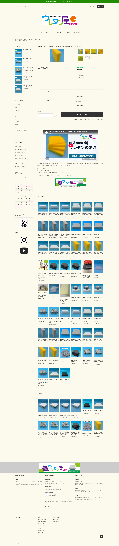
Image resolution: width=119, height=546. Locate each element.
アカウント (92, 6)
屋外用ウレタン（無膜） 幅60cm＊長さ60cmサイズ (54, 360)
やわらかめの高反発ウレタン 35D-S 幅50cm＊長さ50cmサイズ (43, 234)
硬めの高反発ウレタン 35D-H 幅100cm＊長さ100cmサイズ (87, 214)
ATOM (42, 532)
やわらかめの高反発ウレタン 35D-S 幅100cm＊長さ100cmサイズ (53, 234)
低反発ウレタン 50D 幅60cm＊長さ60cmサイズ (76, 340)
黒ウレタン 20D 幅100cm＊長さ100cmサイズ (65, 273)
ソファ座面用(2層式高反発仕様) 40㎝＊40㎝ (75, 414)
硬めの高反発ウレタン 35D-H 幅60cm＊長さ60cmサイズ (98, 320)
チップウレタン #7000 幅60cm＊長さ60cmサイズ (28, 59)
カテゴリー (48, 32)
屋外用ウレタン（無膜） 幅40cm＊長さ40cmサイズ (43, 360)
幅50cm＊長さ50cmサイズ (24, 40)
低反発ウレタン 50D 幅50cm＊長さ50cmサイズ (76, 234)
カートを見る (56, 519)
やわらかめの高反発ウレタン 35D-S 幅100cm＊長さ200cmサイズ (65, 234)
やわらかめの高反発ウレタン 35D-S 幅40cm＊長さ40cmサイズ (43, 340)
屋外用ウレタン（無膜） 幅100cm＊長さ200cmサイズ (98, 253)
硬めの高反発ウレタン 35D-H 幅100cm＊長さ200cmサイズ (98, 214)
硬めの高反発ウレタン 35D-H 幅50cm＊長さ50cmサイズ (76, 214)
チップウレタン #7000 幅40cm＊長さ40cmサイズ (28, 50)
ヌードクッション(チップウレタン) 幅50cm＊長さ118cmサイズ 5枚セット (54, 320)
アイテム (101, 6)
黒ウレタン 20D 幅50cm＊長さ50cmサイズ (54, 273)
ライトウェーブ (96, 275)
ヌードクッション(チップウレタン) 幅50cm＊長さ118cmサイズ (43, 320)
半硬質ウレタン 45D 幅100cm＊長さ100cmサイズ (54, 253)
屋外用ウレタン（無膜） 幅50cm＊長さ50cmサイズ (76, 253)
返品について (88, 119)
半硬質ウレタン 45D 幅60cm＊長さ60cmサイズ (98, 340)
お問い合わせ (77, 32)
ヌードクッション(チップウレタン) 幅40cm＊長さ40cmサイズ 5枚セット (98, 361)
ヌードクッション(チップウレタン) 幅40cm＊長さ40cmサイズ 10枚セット (28, 69)
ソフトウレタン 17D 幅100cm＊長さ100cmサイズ (87, 297)
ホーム (40, 32)
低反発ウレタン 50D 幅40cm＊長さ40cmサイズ (65, 340)
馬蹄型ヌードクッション (87, 433)
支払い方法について (42, 519)
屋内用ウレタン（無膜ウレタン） (35, 39)
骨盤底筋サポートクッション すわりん (43, 273)
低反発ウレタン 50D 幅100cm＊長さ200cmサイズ (98, 234)
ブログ (68, 32)
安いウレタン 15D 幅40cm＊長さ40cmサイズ (27, 77)
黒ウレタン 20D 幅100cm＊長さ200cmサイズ (76, 273)
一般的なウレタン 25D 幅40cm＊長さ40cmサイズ (65, 320)
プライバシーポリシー (43, 528)
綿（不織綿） (51, 296)
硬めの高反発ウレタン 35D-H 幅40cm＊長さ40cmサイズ (87, 320)
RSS (39, 532)
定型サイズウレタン (23, 39)
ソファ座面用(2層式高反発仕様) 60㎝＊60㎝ (53, 414)
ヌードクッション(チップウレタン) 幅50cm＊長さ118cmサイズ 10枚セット (43, 381)
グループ (59, 32)
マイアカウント (56, 517)
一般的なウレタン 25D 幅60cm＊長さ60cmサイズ (76, 320)
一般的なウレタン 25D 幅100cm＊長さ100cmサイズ (54, 214)
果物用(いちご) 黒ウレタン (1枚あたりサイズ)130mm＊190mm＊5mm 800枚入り (87, 277)
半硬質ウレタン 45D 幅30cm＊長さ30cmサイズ (54, 380)
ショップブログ (41, 530)
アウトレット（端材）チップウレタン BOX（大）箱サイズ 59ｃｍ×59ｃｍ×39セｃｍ (43, 294)
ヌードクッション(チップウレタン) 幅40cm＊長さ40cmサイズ (87, 360)
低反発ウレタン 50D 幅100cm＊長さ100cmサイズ (87, 234)
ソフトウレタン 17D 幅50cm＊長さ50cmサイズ (76, 297)
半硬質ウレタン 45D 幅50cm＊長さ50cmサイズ (43, 253)
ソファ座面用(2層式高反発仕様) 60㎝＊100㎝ (42, 414)
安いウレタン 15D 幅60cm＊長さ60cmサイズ (27, 86)
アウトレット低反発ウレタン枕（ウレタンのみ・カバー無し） (64, 300)
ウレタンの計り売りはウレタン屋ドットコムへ (71, 186)
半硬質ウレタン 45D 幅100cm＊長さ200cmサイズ (65, 253)
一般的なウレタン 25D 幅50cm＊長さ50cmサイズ (43, 214)
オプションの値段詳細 (79, 119)
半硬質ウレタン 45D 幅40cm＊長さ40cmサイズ (87, 340)
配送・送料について (42, 521)
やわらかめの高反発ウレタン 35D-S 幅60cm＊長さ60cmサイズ (54, 340)
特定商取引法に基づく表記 (97, 119)
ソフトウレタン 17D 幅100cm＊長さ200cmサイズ (98, 297)
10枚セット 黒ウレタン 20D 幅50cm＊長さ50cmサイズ (76, 360)
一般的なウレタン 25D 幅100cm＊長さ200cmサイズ (65, 214)
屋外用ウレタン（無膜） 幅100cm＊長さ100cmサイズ (87, 253)
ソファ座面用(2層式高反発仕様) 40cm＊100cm (65, 414)
